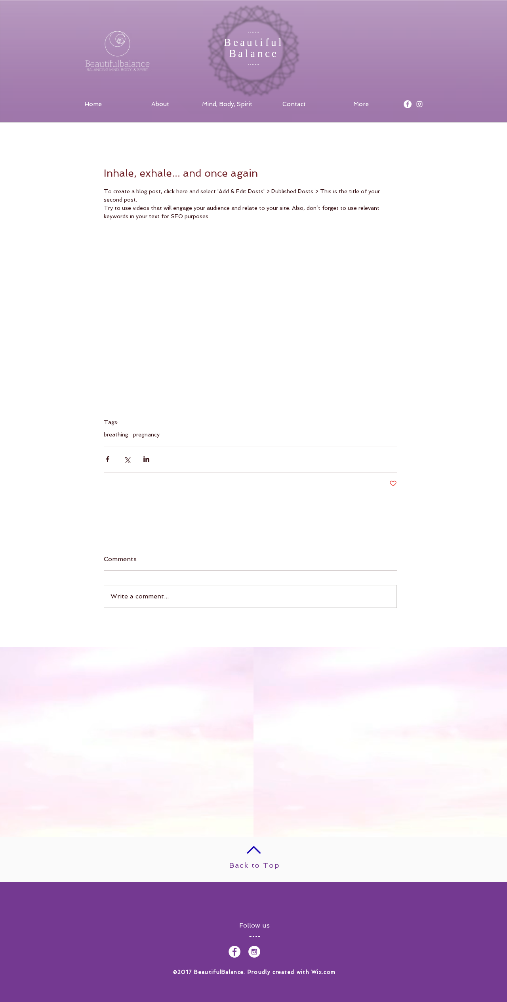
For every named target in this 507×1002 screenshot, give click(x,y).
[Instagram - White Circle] (254, 952)
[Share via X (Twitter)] (127, 459)
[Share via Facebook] (107, 459)
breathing (116, 434)
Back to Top (254, 865)
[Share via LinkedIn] (146, 459)
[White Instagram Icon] (419, 104)
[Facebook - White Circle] (408, 104)
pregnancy (146, 434)
